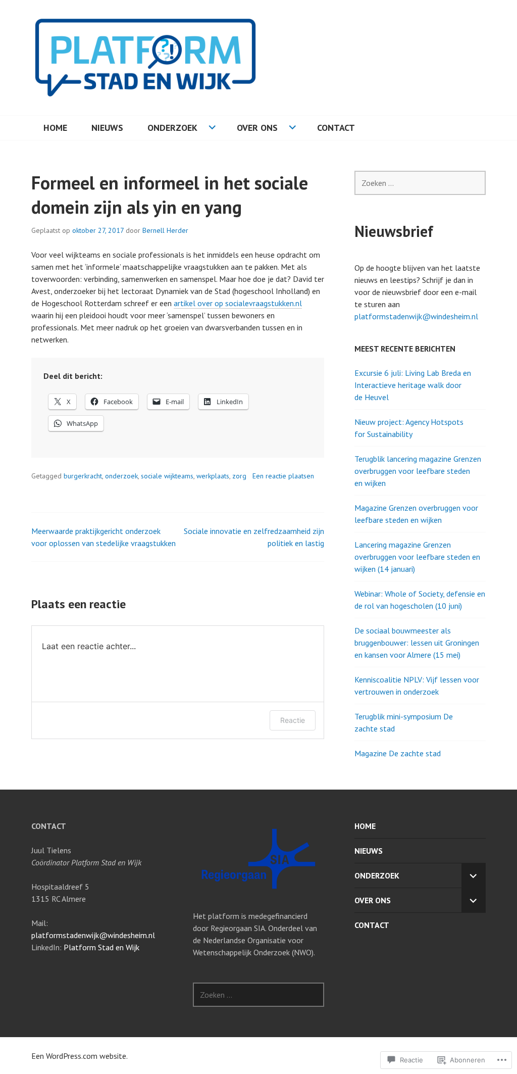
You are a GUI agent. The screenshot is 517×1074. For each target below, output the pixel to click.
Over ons (257, 127)
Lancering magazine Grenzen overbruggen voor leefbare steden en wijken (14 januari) (417, 557)
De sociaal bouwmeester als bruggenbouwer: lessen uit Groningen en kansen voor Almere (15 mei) (416, 642)
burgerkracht (83, 475)
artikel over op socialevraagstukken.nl (238, 303)
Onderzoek (172, 127)
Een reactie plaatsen (283, 475)
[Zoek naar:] (420, 183)
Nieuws (107, 127)
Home (55, 127)
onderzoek (121, 475)
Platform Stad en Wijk (101, 947)
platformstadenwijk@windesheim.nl (416, 316)
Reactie (292, 720)
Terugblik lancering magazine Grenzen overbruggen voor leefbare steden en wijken (417, 471)
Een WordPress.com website (78, 1056)
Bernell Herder (165, 230)
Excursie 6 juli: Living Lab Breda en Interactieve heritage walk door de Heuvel (412, 385)
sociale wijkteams (167, 475)
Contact (336, 127)
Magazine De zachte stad (397, 753)
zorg (239, 475)
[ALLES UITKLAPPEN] (473, 875)
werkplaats (212, 475)
